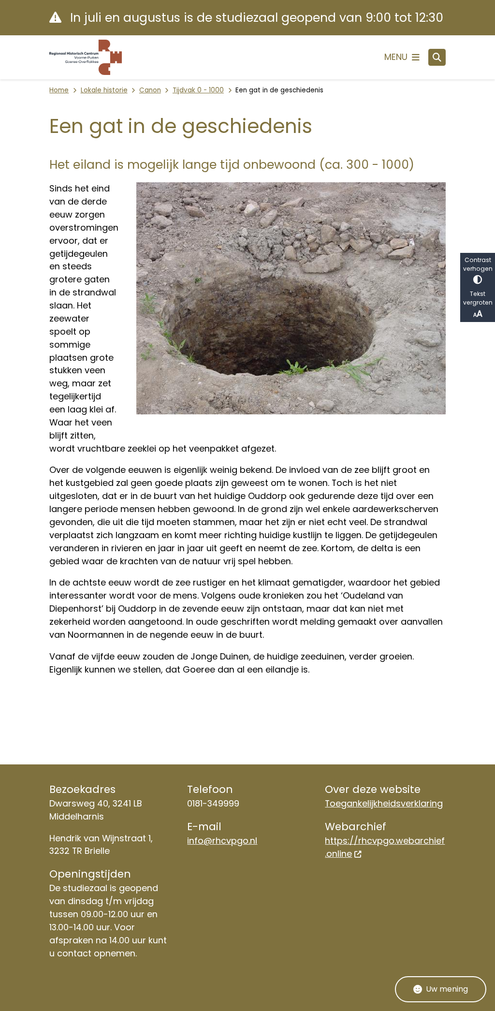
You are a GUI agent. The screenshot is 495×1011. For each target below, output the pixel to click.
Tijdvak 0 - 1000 (198, 90)
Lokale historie (104, 90)
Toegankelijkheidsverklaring (384, 803)
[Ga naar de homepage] (85, 57)
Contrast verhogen (478, 264)
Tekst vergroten (478, 298)
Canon (150, 90)
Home (59, 90)
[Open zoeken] (437, 57)
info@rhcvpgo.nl (222, 841)
